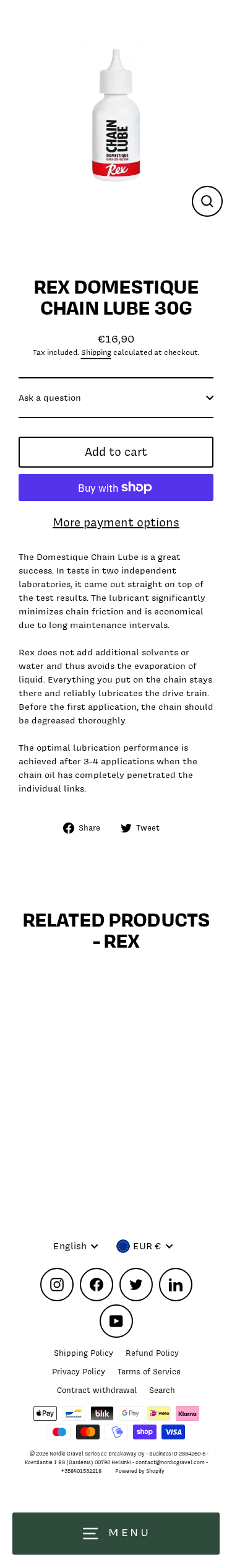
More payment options (116, 522)
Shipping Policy (83, 1353)
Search (162, 1390)
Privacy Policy (78, 1371)
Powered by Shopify (140, 1471)
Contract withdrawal (97, 1390)
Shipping (96, 352)
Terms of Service (149, 1371)
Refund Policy (152, 1353)
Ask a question (50, 397)
